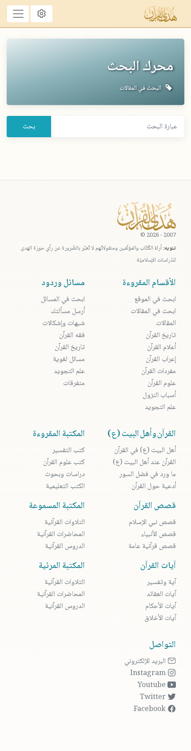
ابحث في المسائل (63, 300)
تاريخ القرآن (161, 336)
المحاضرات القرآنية (61, 534)
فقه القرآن (72, 336)
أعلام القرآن (161, 348)
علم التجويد (160, 407)
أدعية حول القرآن (153, 487)
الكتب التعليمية (65, 487)
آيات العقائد (161, 594)
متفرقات (74, 383)
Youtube (152, 685)
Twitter (153, 697)
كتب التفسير (68, 451)
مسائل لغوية (69, 360)
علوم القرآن (161, 383)
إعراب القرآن (161, 360)
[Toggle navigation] (18, 13)
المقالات (166, 324)
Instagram (148, 673)
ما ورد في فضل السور (147, 475)
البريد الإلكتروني (145, 662)
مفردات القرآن (158, 371)
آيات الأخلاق (160, 618)
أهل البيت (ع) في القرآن (145, 451)
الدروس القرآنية (65, 546)
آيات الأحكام (160, 606)
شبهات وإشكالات (63, 324)
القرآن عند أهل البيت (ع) (144, 463)
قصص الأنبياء (158, 534)
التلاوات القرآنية (64, 522)
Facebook (150, 709)
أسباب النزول (159, 395)
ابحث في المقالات (153, 312)
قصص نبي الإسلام (152, 522)
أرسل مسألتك (68, 312)
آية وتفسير (161, 582)
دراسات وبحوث (65, 475)
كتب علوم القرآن (64, 463)
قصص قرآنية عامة (152, 546)
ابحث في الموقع (155, 300)
